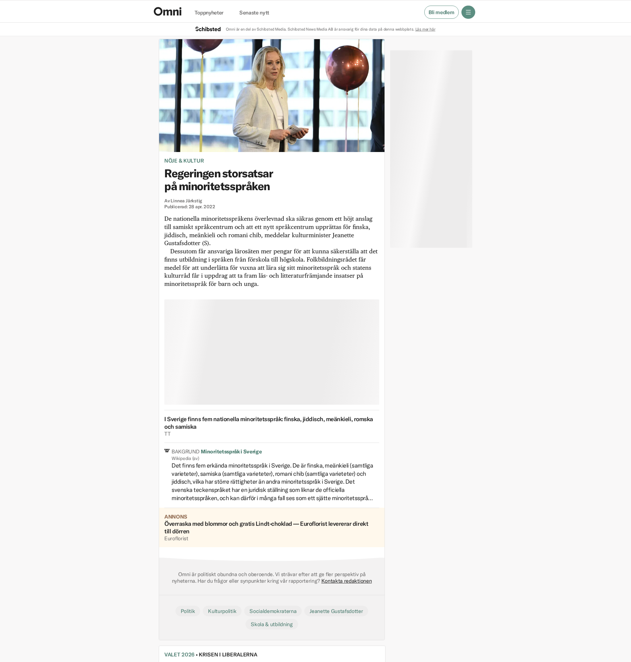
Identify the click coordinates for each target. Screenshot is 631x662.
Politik (188, 611)
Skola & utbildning (271, 624)
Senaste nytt (254, 13)
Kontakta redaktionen (346, 580)
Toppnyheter (209, 13)
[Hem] (167, 11)
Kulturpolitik (222, 611)
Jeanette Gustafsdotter (336, 611)
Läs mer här (425, 29)
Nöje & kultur (184, 160)
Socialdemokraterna (272, 611)
